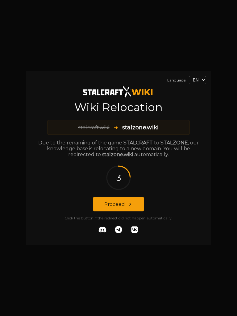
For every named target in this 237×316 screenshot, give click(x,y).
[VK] (134, 230)
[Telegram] (118, 230)
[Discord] (102, 230)
